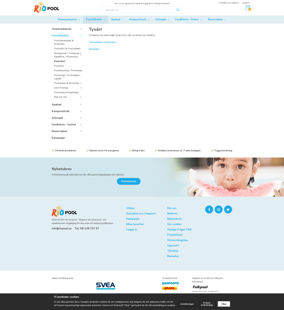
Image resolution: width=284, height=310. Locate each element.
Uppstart (173, 245)
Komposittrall (137, 19)
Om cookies (174, 224)
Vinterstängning (177, 240)
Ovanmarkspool (67, 19)
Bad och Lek (60, 97)
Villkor (130, 208)
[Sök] (178, 10)
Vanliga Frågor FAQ (179, 229)
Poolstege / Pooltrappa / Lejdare (67, 77)
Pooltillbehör (94, 19)
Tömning (172, 251)
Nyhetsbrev (62, 169)
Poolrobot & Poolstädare (67, 48)
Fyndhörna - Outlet (187, 19)
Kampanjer (58, 138)
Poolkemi (59, 66)
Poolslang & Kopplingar (66, 92)
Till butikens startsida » (103, 42)
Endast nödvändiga (207, 303)
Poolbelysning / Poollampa (68, 70)
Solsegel (160, 19)
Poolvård (59, 61)
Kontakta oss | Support (229, 2)
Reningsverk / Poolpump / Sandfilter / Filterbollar (67, 55)
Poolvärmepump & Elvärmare (63, 42)
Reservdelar (215, 19)
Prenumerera (128, 181)
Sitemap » (94, 49)
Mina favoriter (135, 224)
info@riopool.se (62, 228)
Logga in (246, 2)
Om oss (172, 208)
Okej (223, 303)
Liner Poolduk (61, 87)
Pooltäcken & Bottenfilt (66, 83)
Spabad (115, 19)
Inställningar (187, 303)
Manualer (173, 256)
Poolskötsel (175, 235)
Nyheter (172, 213)
